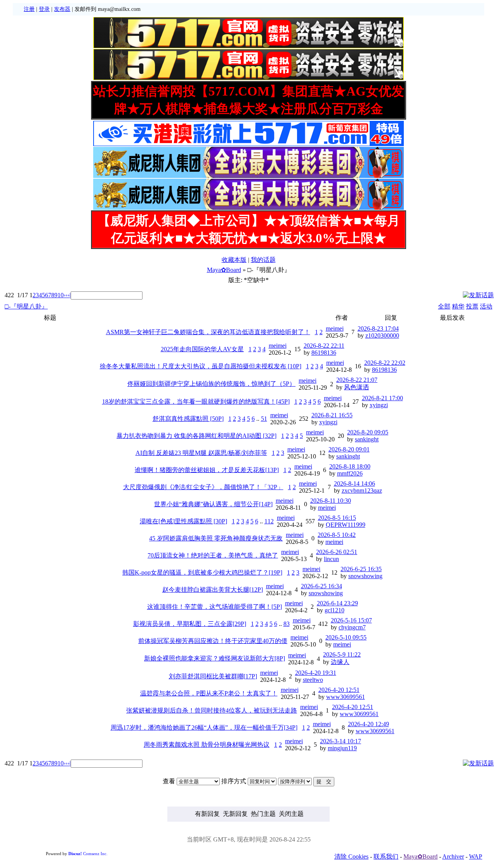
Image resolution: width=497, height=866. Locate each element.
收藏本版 (234, 259)
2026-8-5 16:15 (337, 517)
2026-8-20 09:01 (349, 449)
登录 (44, 9)
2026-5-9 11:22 (342, 654)
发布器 (62, 9)
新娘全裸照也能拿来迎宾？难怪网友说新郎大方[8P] (214, 658)
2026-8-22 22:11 (324, 345)
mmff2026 (350, 473)
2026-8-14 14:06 (354, 483)
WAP (475, 856)
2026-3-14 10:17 (340, 741)
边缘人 (340, 662)
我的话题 (263, 259)
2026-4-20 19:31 (315, 672)
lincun (331, 559)
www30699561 (345, 696)
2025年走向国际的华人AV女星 (202, 349)
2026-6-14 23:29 (337, 603)
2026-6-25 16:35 (361, 569)
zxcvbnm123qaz (362, 490)
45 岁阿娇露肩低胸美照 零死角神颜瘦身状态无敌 (216, 538)
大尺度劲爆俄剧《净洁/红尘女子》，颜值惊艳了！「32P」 (203, 487)
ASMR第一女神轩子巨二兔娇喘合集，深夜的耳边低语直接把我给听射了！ (208, 332)
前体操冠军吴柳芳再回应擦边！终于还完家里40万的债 (212, 641)
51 (264, 418)
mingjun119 (342, 748)
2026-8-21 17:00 (382, 398)
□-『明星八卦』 (26, 306)
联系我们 (386, 856)
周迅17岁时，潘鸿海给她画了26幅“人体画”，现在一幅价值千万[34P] (204, 727)
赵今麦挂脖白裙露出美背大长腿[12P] (212, 589)
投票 (472, 306)
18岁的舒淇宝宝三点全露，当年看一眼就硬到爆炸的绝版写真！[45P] (196, 401)
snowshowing (365, 576)
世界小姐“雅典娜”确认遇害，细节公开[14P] (213, 504)
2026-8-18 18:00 (349, 466)
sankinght (367, 439)
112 (269, 521)
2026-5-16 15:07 (351, 620)
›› (66, 295)
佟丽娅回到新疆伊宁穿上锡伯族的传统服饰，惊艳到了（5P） (211, 383)
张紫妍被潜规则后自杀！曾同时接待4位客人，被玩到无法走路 (211, 710)
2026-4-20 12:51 (339, 690)
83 (286, 623)
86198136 (323, 352)
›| (69, 295)
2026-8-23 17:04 (378, 328)
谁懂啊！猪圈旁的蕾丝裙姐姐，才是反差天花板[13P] (207, 470)
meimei (335, 328)
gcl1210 (334, 610)
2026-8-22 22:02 (384, 362)
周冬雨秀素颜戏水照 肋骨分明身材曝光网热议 (206, 744)
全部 (444, 306)
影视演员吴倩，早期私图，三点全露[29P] (189, 623)
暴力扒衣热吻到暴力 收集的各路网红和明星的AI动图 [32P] (196, 435)
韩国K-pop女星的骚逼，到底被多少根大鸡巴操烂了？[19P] (202, 572)
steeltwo (313, 679)
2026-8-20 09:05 (367, 432)
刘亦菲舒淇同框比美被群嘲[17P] (213, 676)
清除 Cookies (351, 856)
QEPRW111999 (345, 524)
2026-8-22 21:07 (356, 379)
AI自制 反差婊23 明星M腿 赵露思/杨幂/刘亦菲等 (201, 453)
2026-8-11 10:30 (330, 500)
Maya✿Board (224, 270)
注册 (29, 9)
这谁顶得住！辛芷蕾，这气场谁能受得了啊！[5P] (214, 606)
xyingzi (379, 405)
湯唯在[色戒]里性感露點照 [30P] (183, 521)
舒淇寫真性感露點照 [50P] (188, 418)
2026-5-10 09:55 (346, 637)
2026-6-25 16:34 (321, 586)
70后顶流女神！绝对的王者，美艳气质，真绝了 (213, 555)
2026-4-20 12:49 (368, 724)
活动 (486, 306)
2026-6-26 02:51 (336, 552)
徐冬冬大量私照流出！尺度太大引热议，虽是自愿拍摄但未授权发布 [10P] (200, 366)
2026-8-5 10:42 (337, 534)
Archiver (453, 856)
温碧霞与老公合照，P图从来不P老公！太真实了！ (209, 693)
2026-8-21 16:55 (332, 415)
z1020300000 (382, 335)
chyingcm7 (352, 627)
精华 (458, 306)
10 (60, 295)
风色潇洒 (356, 387)
